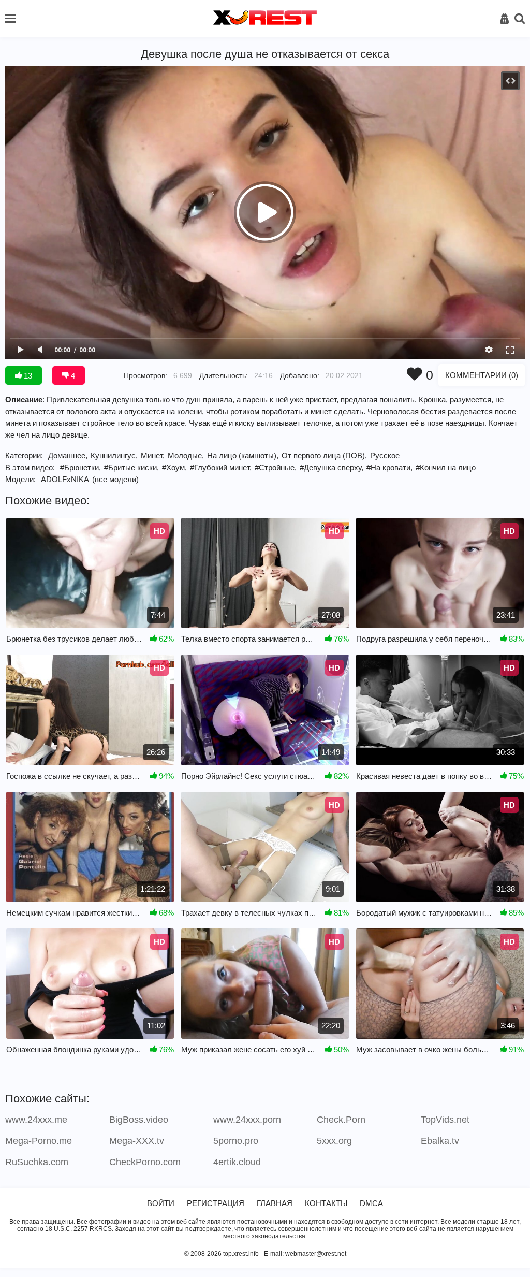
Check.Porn (341, 1119)
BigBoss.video (138, 1119)
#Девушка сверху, (331, 467)
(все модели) (115, 479)
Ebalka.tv (440, 1141)
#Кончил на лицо (446, 467)
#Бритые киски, (131, 467)
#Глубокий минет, (221, 467)
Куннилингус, (114, 455)
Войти (160, 1203)
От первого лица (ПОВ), (324, 455)
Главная (274, 1203)
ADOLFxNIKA (65, 479)
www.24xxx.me (36, 1119)
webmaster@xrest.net (315, 1253)
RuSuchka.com (36, 1162)
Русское (385, 455)
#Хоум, (174, 467)
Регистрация (215, 1203)
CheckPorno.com (145, 1162)
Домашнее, (67, 455)
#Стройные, (276, 467)
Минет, (153, 455)
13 (27, 375)
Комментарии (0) (481, 375)
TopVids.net (445, 1119)
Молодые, (186, 455)
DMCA (371, 1203)
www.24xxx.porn (247, 1119)
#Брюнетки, (80, 467)
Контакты (326, 1203)
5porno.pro (235, 1141)
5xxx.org (334, 1141)
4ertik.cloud (237, 1162)
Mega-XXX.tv (136, 1141)
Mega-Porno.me (38, 1141)
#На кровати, (389, 467)
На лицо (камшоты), (242, 455)
